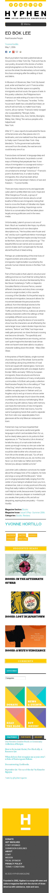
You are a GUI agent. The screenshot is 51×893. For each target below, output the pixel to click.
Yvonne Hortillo (23, 524)
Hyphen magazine (25, 822)
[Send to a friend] (17, 52)
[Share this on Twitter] (10, 52)
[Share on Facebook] (6, 52)
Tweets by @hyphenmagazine (16, 778)
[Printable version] (20, 52)
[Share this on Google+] (13, 52)
